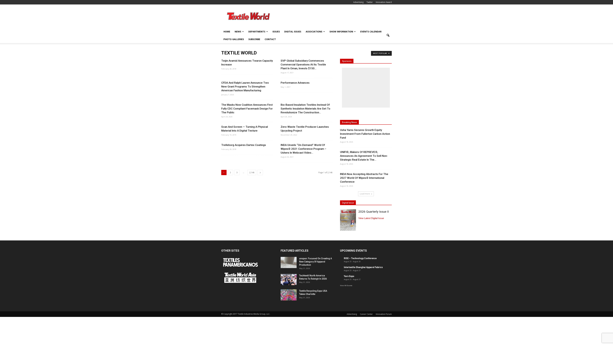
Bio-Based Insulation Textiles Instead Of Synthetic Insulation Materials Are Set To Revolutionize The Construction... (305, 108)
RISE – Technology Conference (360, 258)
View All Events (346, 285)
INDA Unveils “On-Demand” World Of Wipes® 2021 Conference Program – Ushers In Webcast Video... (303, 148)
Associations (314, 31)
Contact (270, 39)
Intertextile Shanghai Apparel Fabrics (363, 267)
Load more (365, 193)
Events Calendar (371, 31)
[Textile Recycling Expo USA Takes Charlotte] (289, 294)
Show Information (341, 31)
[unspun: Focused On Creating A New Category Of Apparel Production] (289, 262)
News (238, 31)
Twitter (370, 2)
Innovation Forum (384, 314)
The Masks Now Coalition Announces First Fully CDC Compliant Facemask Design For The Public (247, 108)
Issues (276, 31)
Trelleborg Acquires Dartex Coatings (243, 145)
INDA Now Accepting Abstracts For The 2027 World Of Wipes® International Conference (364, 177)
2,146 (251, 172)
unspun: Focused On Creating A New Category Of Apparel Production (315, 261)
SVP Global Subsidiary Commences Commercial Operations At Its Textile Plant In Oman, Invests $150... (303, 64)
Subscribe (254, 39)
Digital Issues (292, 31)
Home (226, 31)
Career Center (366, 314)
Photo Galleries (233, 39)
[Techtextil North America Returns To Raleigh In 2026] (289, 279)
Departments (256, 31)
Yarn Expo (349, 276)
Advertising (358, 2)
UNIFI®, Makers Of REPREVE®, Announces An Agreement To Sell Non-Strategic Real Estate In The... (364, 155)
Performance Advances (295, 82)
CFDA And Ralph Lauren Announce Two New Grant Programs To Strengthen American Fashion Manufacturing (245, 86)
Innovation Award (384, 2)
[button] (388, 35)
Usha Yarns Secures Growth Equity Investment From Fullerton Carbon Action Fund (365, 133)
